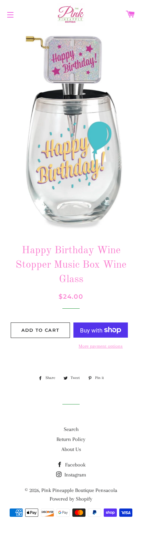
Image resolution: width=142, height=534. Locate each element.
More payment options (101, 346)
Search (71, 429)
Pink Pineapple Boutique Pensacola (79, 490)
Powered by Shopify (71, 499)
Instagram (74, 475)
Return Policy (71, 439)
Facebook (74, 465)
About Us (71, 449)
